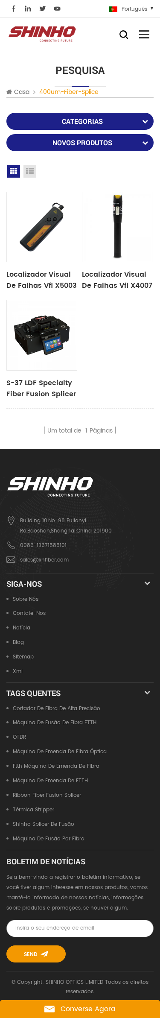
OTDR (19, 737)
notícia (21, 628)
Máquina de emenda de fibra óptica (60, 752)
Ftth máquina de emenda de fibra (56, 766)
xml (18, 671)
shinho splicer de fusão (43, 824)
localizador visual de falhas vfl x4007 (117, 280)
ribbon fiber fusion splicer (47, 795)
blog (18, 642)
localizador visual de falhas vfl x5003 (41, 280)
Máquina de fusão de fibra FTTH (54, 723)
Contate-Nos (29, 613)
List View (29, 171)
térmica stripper (33, 810)
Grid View (13, 171)
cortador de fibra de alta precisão (56, 709)
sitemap (23, 657)
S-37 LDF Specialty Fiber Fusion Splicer (41, 388)
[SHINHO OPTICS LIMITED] (42, 33)
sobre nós (25, 599)
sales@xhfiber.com (44, 560)
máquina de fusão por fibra (48, 839)
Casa (21, 92)
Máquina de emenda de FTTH (50, 781)
